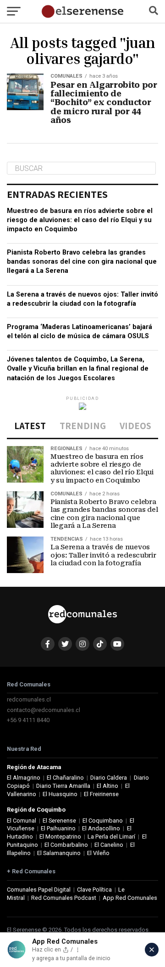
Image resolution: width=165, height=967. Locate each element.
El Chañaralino (65, 777)
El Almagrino (23, 777)
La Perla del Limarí (111, 836)
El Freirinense (101, 794)
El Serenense (59, 820)
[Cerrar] (152, 949)
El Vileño (98, 853)
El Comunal (21, 820)
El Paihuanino (58, 828)
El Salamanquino (59, 853)
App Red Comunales (130, 897)
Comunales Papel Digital (39, 889)
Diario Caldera (108, 777)
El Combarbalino (66, 844)
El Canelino (108, 844)
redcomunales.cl (29, 699)
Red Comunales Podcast (63, 897)
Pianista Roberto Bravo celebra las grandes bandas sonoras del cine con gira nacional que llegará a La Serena (82, 262)
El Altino (107, 785)
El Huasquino (60, 794)
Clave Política (94, 889)
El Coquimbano (102, 820)
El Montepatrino (60, 836)
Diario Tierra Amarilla (63, 785)
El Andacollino (101, 828)
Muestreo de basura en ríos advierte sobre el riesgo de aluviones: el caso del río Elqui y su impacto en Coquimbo (80, 220)
